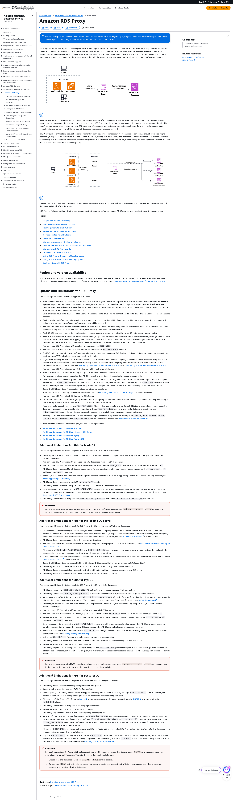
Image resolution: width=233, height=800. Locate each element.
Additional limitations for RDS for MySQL (61, 435)
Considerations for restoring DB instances (73, 785)
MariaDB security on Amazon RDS (133, 418)
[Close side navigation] (32, 16)
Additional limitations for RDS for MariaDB (62, 428)
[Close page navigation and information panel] (228, 36)
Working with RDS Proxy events (57, 249)
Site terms (60, 797)
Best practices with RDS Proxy (56, 263)
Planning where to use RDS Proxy (57, 228)
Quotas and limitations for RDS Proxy (59, 224)
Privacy (52, 797)
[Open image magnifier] (41, 115)
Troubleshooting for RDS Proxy (57, 252)
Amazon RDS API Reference (193, 57)
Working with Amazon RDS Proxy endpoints (62, 242)
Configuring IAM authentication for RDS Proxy (145, 365)
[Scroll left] (82, 8)
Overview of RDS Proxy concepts (57, 495)
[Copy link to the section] (37, 272)
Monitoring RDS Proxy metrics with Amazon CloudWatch (68, 245)
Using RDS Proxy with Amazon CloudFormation (63, 256)
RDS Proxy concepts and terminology (59, 231)
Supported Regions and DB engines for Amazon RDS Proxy (139, 281)
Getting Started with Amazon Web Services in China (85, 39)
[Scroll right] (130, 8)
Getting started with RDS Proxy (57, 235)
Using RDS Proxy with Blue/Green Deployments (64, 259)
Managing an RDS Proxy (53, 238)
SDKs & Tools (187, 60)
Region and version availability (56, 220)
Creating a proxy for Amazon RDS (99, 741)
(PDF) (111, 39)
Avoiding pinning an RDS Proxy (56, 478)
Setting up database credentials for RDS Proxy (100, 365)
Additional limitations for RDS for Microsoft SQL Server (68, 432)
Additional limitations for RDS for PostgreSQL (63, 439)
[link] (91, 15)
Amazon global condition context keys (116, 392)
